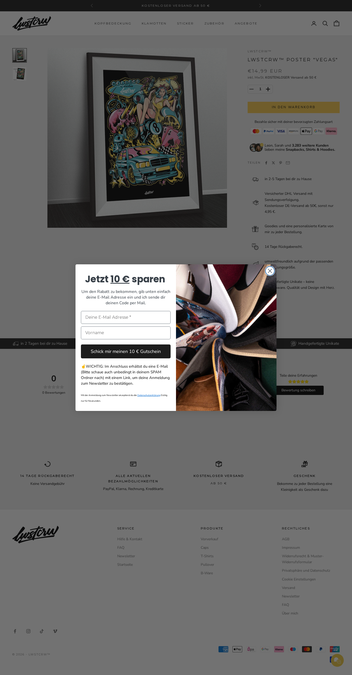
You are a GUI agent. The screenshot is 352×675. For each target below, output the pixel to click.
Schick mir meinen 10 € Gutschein (126, 351)
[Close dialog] (269, 270)
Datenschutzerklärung (148, 395)
